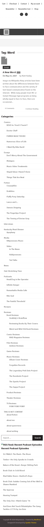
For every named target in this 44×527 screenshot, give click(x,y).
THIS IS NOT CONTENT (13, 412)
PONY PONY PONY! (17, 406)
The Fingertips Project (16, 213)
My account (35, 4)
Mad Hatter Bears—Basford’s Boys (17, 476)
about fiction (12, 415)
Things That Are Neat (15, 177)
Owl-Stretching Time (13, 271)
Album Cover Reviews (18, 360)
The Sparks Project (17, 381)
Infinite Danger (13, 285)
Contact (24, 4)
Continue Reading (32, 109)
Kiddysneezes (15, 254)
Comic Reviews (13, 334)
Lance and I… (12, 202)
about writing (12, 431)
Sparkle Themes (30, 523)
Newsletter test (24, 9)
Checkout (13, 4)
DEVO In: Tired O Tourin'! (17, 125)
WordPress (37, 520)
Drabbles (10, 191)
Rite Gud (10, 296)
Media (6, 238)
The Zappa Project (17, 387)
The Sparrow (8, 490)
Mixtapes (10, 161)
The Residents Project (18, 376)
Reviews (7, 312)
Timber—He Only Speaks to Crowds (18, 459)
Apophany (11, 232)
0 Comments (9, 108)
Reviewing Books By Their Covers (23, 323)
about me (11, 420)
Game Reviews (13, 351)
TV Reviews (11, 403)
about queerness (14, 426)
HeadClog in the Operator (17, 279)
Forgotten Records (17, 365)
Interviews (8, 224)
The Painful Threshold (16, 301)
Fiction (7, 183)
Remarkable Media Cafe (17, 290)
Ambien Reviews (16, 346)
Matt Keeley (27, 76)
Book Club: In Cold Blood (14, 470)
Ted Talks (13, 260)
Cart (3, 4)
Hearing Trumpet (10, 495)
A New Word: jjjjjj (11, 72)
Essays (6, 67)
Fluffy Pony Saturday (15, 196)
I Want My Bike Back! (15, 147)
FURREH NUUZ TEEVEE (16, 136)
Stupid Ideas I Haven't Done (18, 172)
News (6, 265)
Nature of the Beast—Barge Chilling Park (20, 465)
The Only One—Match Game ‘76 (16, 501)
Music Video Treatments (17, 166)
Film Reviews (12, 343)
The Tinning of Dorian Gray (18, 218)
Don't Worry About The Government (22, 155)
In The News (14, 249)
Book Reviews (13, 315)
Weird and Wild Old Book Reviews (23, 329)
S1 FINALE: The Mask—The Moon (17, 454)
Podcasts (8, 276)
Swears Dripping (14, 207)
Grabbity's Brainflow (18, 318)
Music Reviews (13, 357)
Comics (7, 122)
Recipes (7, 307)
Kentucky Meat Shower (14, 229)
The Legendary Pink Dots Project (23, 370)
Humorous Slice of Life (16, 141)
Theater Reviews (14, 398)
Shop (36, 9)
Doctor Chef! (12, 130)
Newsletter (10, 9)
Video (9, 246)
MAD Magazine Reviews (19, 337)
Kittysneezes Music (15, 241)
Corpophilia (11, 186)
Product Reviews (14, 392)
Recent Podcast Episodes (15, 448)
